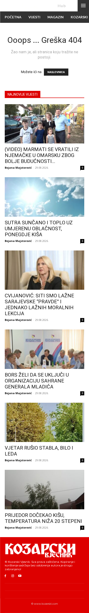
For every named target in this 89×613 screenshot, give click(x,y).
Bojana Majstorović (18, 167)
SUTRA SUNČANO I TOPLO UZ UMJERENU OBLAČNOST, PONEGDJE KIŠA (39, 228)
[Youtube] (20, 576)
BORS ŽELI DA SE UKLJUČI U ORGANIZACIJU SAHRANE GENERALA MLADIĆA (37, 381)
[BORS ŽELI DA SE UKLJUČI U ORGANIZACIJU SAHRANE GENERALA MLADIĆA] (44, 349)
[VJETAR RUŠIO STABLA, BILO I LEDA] (44, 422)
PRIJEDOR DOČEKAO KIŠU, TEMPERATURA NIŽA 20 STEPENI (43, 518)
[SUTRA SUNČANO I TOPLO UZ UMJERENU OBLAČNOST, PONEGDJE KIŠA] (44, 196)
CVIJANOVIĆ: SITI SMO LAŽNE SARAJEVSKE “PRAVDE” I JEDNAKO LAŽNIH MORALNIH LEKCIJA (39, 304)
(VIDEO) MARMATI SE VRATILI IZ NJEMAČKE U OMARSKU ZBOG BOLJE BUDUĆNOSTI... (42, 155)
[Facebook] (5, 576)
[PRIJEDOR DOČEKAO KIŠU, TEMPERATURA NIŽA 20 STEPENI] (44, 489)
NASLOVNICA (56, 72)
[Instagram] (12, 576)
